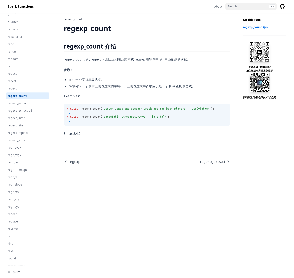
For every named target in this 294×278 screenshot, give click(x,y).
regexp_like (15, 125)
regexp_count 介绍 (255, 27)
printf (11, 14)
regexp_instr (16, 118)
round (12, 258)
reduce (12, 73)
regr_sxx (13, 192)
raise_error (15, 37)
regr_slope (15, 184)
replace (13, 221)
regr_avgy (14, 155)
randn (12, 51)
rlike (11, 251)
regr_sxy (13, 199)
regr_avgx (14, 147)
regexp (12, 88)
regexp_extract (18, 103)
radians (13, 29)
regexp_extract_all (20, 110)
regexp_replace (18, 133)
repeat (12, 214)
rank (11, 66)
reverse (13, 229)
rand (11, 44)
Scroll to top (249, 102)
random (13, 59)
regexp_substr (17, 140)
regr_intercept (17, 170)
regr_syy (13, 206)
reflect (12, 81)
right (11, 236)
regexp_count (17, 96)
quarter (13, 22)
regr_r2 (13, 177)
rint (10, 243)
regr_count (15, 162)
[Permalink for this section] (120, 46)
